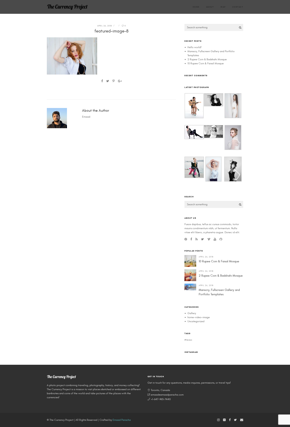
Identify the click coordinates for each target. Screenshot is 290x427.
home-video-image (198, 317)
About (210, 7)
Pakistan (188, 340)
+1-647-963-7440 (161, 399)
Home (196, 7)
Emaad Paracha (122, 419)
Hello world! (194, 47)
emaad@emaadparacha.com (167, 394)
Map (223, 7)
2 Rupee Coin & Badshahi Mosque (207, 59)
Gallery (191, 313)
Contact (237, 7)
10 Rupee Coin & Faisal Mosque (205, 63)
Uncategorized (195, 321)
